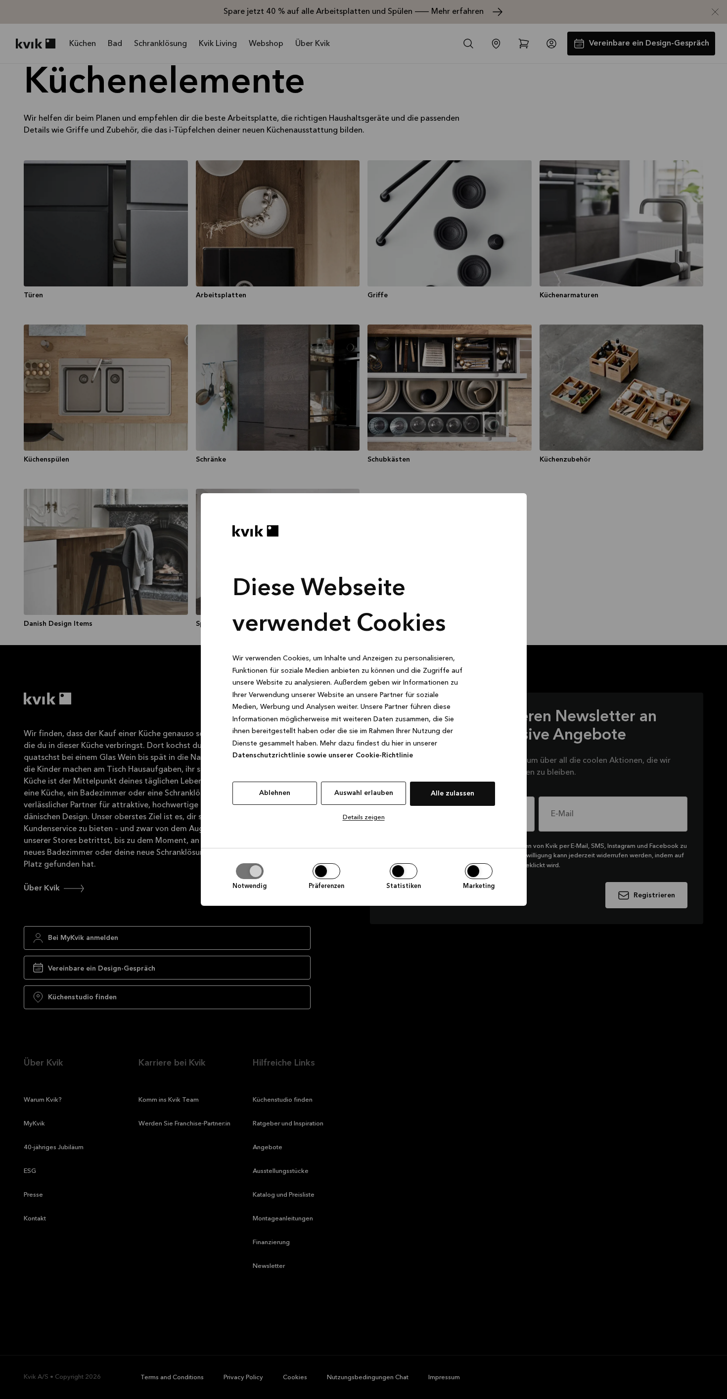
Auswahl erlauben (363, 793)
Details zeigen (364, 817)
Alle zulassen (452, 793)
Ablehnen (274, 793)
